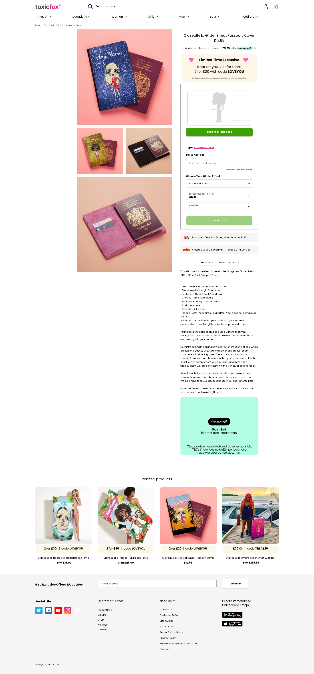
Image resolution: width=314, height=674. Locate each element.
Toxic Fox (55, 664)
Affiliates (165, 649)
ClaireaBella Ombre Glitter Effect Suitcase (250, 558)
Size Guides (167, 621)
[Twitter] (39, 610)
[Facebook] (48, 610)
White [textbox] (192, 197)
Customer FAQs (169, 615)
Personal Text (195, 155)
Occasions (80, 17)
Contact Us (166, 609)
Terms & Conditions (171, 632)
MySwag (103, 629)
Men (182, 17)
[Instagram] (67, 610)
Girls (151, 17)
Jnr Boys (102, 624)
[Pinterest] (77, 610)
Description (206, 262)
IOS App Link (232, 624)
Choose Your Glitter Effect (203, 176)
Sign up (236, 583)
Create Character (219, 132)
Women (118, 17)
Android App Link (232, 615)
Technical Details (229, 262)
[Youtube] (58, 610)
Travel (43, 17)
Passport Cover (204, 147)
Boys (213, 17)
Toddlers (248, 17)
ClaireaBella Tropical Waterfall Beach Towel (64, 558)
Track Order (167, 626)
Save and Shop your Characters (179, 643)
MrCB (101, 619)
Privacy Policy (168, 638)
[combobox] (219, 195)
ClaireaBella (105, 610)
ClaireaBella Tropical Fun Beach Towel (125, 558)
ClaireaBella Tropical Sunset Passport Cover (188, 558)
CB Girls (102, 615)
